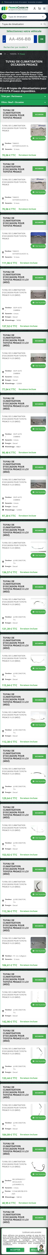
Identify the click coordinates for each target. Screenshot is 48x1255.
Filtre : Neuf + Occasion (24, 102)
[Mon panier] (39, 8)
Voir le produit (40, 138)
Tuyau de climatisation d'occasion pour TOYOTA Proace (13, 114)
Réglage (35, 1249)
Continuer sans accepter (31, 1232)
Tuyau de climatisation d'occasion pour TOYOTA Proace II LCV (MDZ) (16, 277)
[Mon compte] (34, 8)
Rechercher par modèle (15, 47)
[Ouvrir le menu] (44, 8)
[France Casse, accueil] (15, 8)
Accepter (15, 1249)
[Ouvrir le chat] (41, 1249)
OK (41, 39)
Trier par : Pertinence (24, 96)
